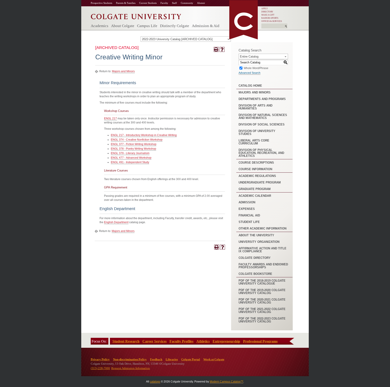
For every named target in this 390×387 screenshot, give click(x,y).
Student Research (125, 341)
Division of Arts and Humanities (255, 107)
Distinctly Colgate (174, 26)
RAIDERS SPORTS (269, 18)
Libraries (172, 359)
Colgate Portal (190, 359)
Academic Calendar (255, 195)
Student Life (249, 222)
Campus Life (147, 26)
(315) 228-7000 (100, 368)
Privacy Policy (100, 359)
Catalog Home (250, 85)
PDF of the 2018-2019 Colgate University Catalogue (262, 282)
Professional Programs (260, 341)
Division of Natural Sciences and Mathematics (263, 116)
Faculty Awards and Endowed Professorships (263, 266)
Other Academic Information (262, 228)
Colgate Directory (255, 258)
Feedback (156, 359)
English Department (116, 222)
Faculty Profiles (181, 341)
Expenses (247, 209)
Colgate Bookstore (255, 274)
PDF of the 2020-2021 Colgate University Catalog (262, 301)
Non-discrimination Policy (130, 359)
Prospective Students (101, 3)
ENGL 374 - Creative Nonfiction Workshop (136, 139)
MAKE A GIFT (267, 15)
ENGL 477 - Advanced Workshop (131, 157)
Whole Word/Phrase (256, 68)
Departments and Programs (262, 99)
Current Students (148, 3)
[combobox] (186, 39)
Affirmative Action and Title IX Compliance (262, 250)
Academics (99, 26)
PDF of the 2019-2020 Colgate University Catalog (262, 291)
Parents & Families (125, 3)
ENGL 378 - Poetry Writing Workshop (133, 148)
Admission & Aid (205, 26)
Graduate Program (255, 189)
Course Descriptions (256, 162)
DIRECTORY (267, 12)
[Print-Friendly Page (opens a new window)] (216, 49)
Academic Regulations (257, 176)
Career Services (154, 341)
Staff (174, 3)
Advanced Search (249, 72)
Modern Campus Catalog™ (226, 381)
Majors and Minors (123, 71)
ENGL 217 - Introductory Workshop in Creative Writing (144, 135)
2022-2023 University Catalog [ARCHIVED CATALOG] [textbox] (177, 39)
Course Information (255, 169)
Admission (247, 202)
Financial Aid (249, 215)
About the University (256, 235)
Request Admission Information (130, 368)
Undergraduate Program (260, 182)
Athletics (203, 341)
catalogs (155, 381)
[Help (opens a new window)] (222, 49)
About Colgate (122, 26)
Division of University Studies (257, 132)
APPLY (264, 8)
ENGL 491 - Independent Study (130, 162)
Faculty (164, 3)
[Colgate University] (136, 15)
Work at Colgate (213, 359)
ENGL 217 (110, 118)
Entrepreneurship (226, 341)
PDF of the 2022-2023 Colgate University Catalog (262, 320)
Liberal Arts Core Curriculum (254, 142)
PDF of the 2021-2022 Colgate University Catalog (262, 310)
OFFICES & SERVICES (271, 21)
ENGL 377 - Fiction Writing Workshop (133, 144)
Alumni (201, 3)
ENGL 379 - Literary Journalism (130, 153)
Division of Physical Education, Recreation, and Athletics (261, 153)
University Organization (259, 241)
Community (187, 3)
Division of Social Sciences (262, 124)
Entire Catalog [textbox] (249, 56)
